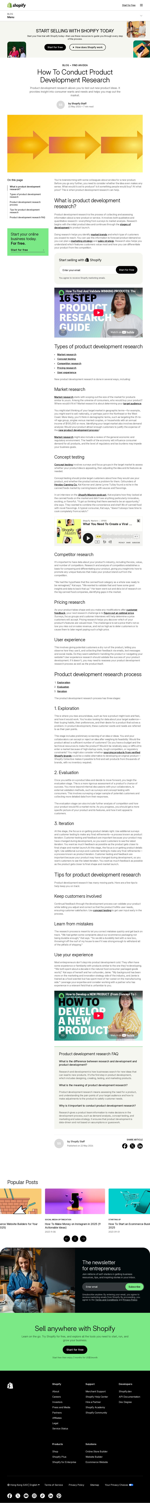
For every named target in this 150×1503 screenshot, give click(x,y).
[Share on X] (132, 1146)
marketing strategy (82, 241)
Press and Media (61, 1407)
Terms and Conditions (106, 1300)
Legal (55, 1423)
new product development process (78, 430)
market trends (99, 234)
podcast (92, 494)
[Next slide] (83, 1239)
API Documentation (129, 1396)
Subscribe (134, 1286)
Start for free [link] (126, 269)
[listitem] (75, 1211)
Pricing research (66, 367)
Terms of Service (53, 1484)
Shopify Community (96, 1412)
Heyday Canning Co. (65, 484)
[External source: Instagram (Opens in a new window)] (34, 1495)
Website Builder (94, 1456)
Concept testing (66, 358)
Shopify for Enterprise (64, 1462)
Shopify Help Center (97, 1396)
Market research (66, 354)
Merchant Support (96, 1391)
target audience (132, 403)
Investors (57, 1402)
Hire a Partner (93, 1402)
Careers (56, 1396)
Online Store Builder (97, 1451)
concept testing (102, 910)
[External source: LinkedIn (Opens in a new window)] (50, 1495)
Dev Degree (125, 1402)
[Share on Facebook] (124, 1146)
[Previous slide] (67, 1239)
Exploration (63, 682)
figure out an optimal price (119, 613)
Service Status (60, 1428)
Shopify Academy (95, 1407)
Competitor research (69, 363)
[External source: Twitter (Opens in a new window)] (18, 1495)
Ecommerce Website (97, 1462)
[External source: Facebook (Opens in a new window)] (9, 1495)
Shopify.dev (125, 1391)
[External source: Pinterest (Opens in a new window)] (59, 1495)
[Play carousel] (75, 1239)
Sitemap (94, 1484)
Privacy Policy (130, 1300)
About (55, 1391)
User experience (66, 372)
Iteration (62, 691)
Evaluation (63, 686)
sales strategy (106, 241)
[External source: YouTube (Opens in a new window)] (26, 1495)
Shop (55, 1451)
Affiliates (57, 1417)
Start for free (128, 5)
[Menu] (141, 5)
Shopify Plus (59, 1456)
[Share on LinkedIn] (140, 1146)
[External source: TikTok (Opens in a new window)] (42, 1495)
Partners (57, 1412)
